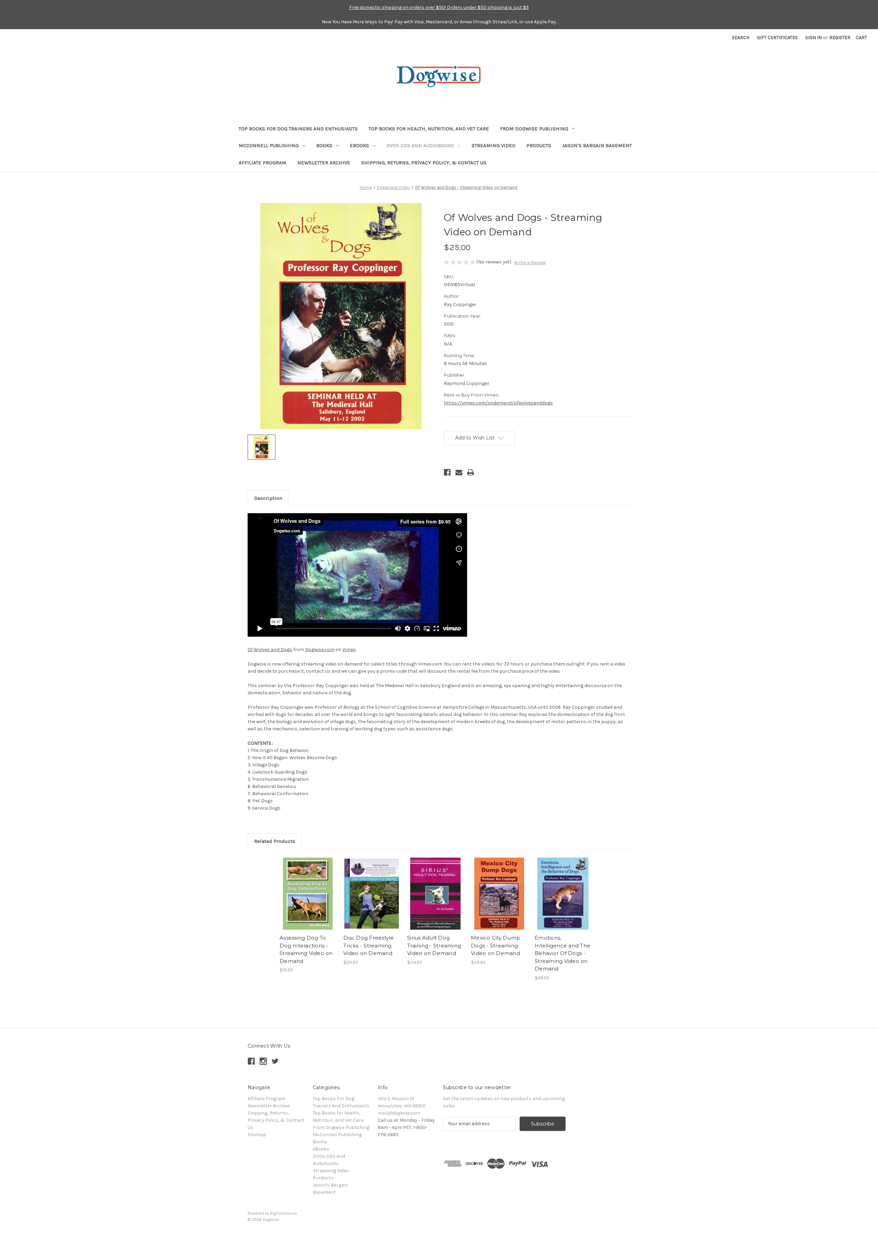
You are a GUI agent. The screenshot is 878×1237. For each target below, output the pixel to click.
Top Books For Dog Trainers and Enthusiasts (298, 129)
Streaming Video (493, 145)
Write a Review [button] (530, 263)
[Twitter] (275, 1061)
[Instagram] (263, 1061)
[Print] (470, 472)
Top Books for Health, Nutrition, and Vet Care (429, 129)
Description (268, 498)
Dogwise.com (319, 649)
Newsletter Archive (323, 163)
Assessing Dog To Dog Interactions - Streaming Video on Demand (306, 949)
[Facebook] (447, 472)
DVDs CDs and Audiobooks (420, 145)
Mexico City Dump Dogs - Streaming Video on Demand (495, 945)
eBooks (359, 145)
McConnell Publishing (269, 145)
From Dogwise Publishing (534, 129)
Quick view (308, 893)
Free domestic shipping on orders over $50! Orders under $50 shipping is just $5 (439, 7)
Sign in (813, 37)
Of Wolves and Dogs (270, 649)
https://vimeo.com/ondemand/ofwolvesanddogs (498, 403)
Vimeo (349, 649)
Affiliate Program (262, 163)
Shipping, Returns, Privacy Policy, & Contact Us (423, 163)
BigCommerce (283, 1213)
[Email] (458, 472)
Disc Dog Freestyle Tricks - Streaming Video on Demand (368, 945)
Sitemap (257, 1135)
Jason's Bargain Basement (597, 145)
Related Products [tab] (274, 841)
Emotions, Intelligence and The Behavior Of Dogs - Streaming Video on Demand (562, 953)
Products (538, 145)
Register (840, 37)
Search (740, 37)
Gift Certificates (777, 37)
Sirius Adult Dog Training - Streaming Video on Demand (434, 945)
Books (324, 145)
